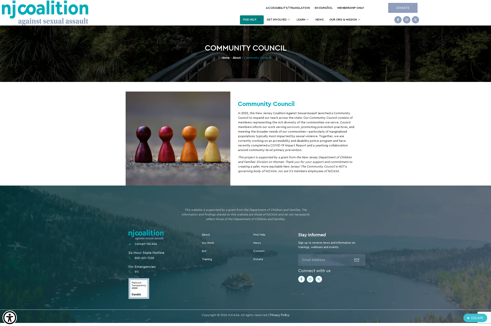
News (320, 19)
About (237, 57)
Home (226, 57)
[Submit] (356, 260)
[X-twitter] (415, 19)
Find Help (249, 19)
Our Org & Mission (343, 19)
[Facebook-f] (398, 19)
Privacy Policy (279, 315)
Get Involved (277, 19)
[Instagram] (406, 19)
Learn (301, 19)
